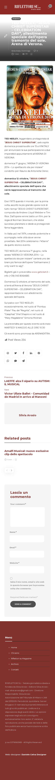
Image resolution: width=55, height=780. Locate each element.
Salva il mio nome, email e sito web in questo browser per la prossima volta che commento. (27, 585)
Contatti (15, 669)
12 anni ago (25, 51)
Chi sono (15, 653)
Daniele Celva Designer (34, 754)
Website (14, 563)
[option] (27, 454)
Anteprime (16, 18)
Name (13, 532)
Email (13, 547)
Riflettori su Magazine (21, 658)
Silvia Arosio (16, 51)
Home (14, 647)
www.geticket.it (39, 272)
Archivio (15, 664)
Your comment (18, 504)
